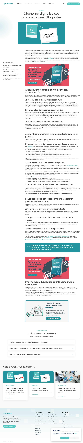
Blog (63, 421)
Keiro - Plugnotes (52, 421)
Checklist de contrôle (40, 423)
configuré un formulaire (72, 165)
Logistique (37, 434)
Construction (38, 432)
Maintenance (38, 430)
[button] (19, 4)
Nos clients (64, 417)
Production (37, 428)
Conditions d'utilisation (67, 425)
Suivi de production (39, 415)
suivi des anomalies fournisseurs (40, 177)
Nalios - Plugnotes (52, 415)
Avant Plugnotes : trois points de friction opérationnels (12, 66)
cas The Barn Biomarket (47, 237)
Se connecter (51, 3)
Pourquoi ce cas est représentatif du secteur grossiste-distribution (12, 74)
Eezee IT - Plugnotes (53, 417)
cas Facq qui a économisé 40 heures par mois (58, 236)
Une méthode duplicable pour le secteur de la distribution (13, 78)
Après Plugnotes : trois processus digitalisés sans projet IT (11, 70)
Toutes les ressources (67, 415)
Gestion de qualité (39, 419)
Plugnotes (50, 58)
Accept (64, 438)
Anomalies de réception (40, 421)
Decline (74, 438)
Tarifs (44, 3)
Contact (64, 423)
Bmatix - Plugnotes (52, 423)
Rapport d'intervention (40, 417)
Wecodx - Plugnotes (53, 419)
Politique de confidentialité (68, 427)
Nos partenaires (65, 419)
